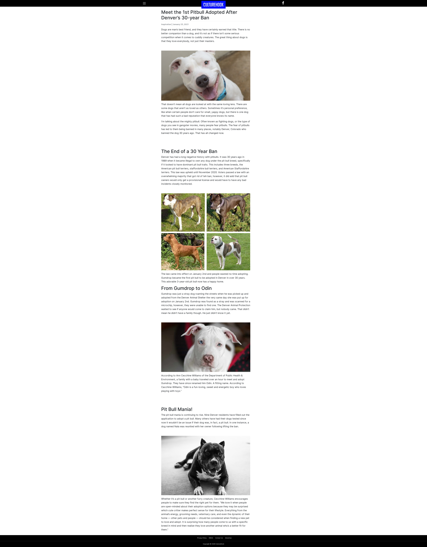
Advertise (228, 538)
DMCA (211, 538)
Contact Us (219, 538)
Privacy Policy (202, 538)
